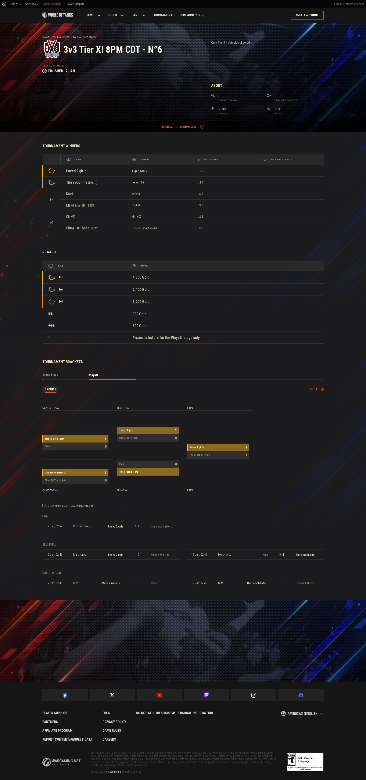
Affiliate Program (57, 731)
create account (355, 4)
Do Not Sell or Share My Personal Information (174, 713)
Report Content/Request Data (67, 739)
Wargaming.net (113, 771)
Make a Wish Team (80, 205)
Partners (50, 722)
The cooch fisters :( (81, 182)
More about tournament (180, 127)
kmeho (136, 194)
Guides (112, 15)
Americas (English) (303, 714)
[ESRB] (305, 762)
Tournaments (163, 15)
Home (45, 37)
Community (189, 15)
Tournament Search (85, 37)
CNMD (70, 216)
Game (90, 15)
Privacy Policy (114, 722)
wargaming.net (61, 762)
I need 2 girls (76, 171)
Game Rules (112, 731)
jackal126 (138, 182)
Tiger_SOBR (139, 171)
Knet (69, 194)
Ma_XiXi (136, 216)
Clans (134, 15)
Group (50, 389)
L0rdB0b (136, 205)
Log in (338, 4)
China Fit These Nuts (82, 228)
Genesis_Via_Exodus (144, 228)
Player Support (55, 713)
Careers (109, 739)
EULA (106, 713)
